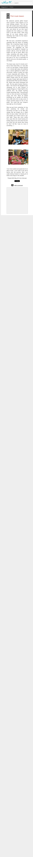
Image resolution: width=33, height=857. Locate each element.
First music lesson (17, 16)
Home (11, 7)
